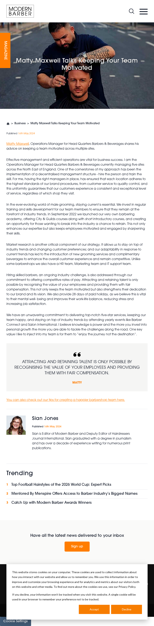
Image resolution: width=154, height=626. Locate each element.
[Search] (131, 11)
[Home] (20, 11)
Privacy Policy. (127, 586)
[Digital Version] (3, 25)
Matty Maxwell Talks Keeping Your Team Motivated (65, 123)
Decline (126, 609)
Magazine (5, 50)
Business (20, 123)
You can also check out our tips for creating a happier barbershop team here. (65, 400)
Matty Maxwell (17, 144)
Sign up (77, 546)
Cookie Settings (15, 621)
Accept (94, 609)
